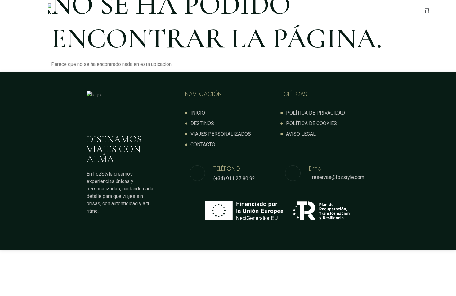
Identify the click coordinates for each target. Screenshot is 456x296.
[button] (269, 10)
